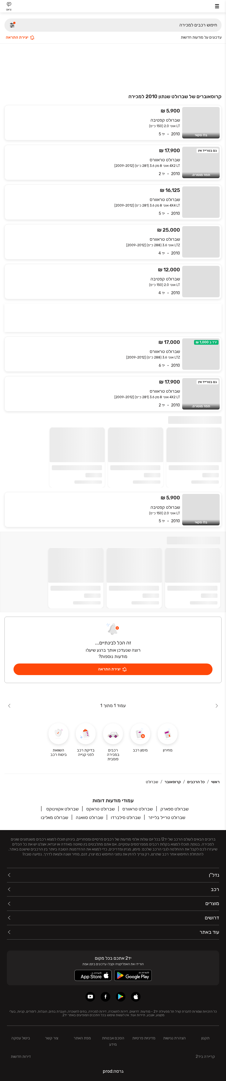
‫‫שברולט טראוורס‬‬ (137, 809)
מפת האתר (82, 1038)
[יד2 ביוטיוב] (90, 997)
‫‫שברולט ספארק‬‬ (174, 809)
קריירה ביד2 (205, 1056)
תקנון (205, 1038)
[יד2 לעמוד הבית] (113, 7)
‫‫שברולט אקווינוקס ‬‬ (62, 809)
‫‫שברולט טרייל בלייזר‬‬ (166, 817)
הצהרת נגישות (174, 1038)
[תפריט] (217, 6)
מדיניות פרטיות (143, 1038)
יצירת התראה (17, 37)
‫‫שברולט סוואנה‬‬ (89, 817)
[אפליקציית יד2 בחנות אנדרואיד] (120, 997)
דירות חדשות (21, 1056)
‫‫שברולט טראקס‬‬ (100, 809)
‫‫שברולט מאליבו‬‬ (54, 817)
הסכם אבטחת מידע (113, 1041)
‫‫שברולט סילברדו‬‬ (126, 817)
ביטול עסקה (20, 1038)
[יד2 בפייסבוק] (105, 997)
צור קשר (51, 1038)
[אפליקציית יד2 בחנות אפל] (136, 997)
